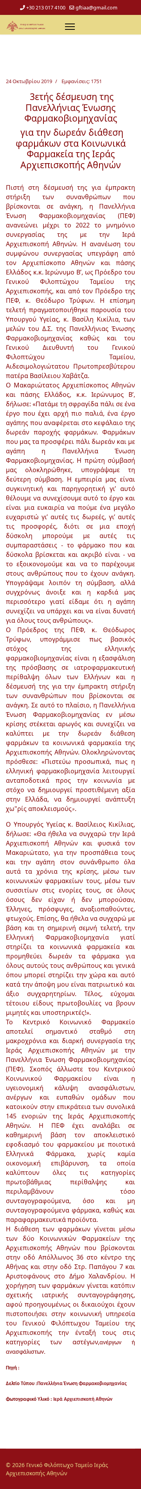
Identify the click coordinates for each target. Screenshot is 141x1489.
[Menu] (70, 26)
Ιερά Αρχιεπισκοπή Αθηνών (82, 1399)
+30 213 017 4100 (45, 7)
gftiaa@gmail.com (97, 7)
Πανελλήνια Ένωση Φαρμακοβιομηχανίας (82, 1383)
